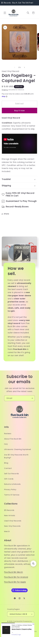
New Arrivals (9, 515)
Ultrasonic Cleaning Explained (17, 449)
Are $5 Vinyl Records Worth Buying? (16, 456)
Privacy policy (29, 624)
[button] (4, 13)
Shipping (5, 90)
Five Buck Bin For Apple (15, 582)
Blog (6, 463)
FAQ (6, 444)
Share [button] (6, 214)
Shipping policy (28, 628)
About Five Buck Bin (12, 439)
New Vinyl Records (12, 526)
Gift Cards (8, 479)
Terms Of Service (11, 495)
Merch (7, 531)
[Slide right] (24, 67)
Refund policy (17, 624)
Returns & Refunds (12, 484)
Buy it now (19, 110)
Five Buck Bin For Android (16, 577)
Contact (8, 468)
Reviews (7, 433)
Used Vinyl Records (12, 521)
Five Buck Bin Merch (13, 572)
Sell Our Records (11, 473)
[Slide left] (14, 67)
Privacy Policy (10, 489)
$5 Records (9, 510)
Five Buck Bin (18, 621)
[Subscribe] (32, 398)
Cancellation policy (29, 631)
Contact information (12, 631)
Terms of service (13, 628)
